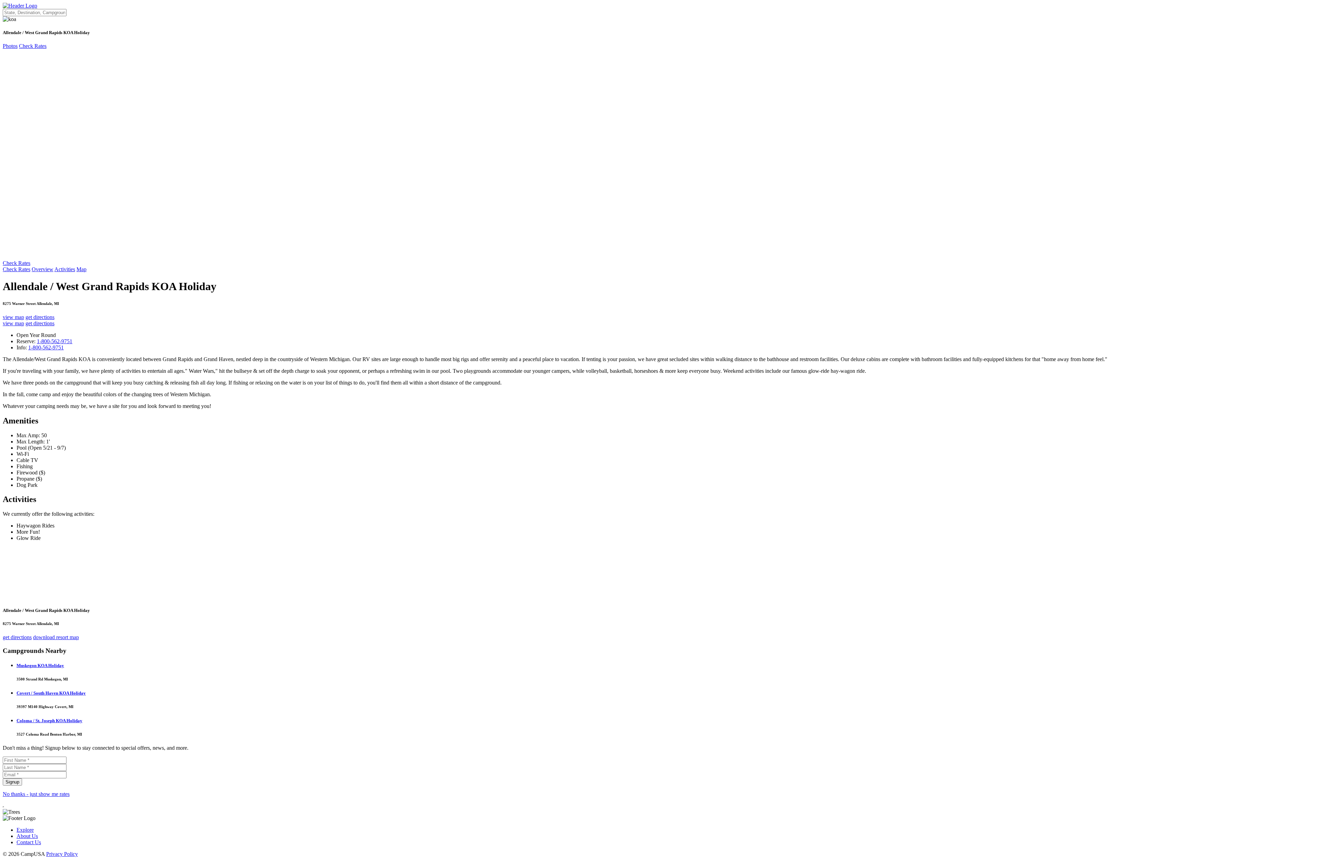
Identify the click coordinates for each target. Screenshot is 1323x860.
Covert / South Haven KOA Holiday (51, 693)
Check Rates (33, 46)
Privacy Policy (62, 854)
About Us (27, 836)
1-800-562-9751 (54, 341)
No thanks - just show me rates (36, 794)
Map (81, 269)
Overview (42, 269)
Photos (10, 46)
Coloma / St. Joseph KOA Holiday (49, 720)
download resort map (56, 637)
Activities (64, 269)
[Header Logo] (20, 6)
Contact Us (29, 842)
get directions (39, 317)
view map (13, 317)
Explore (25, 830)
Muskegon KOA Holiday (40, 665)
